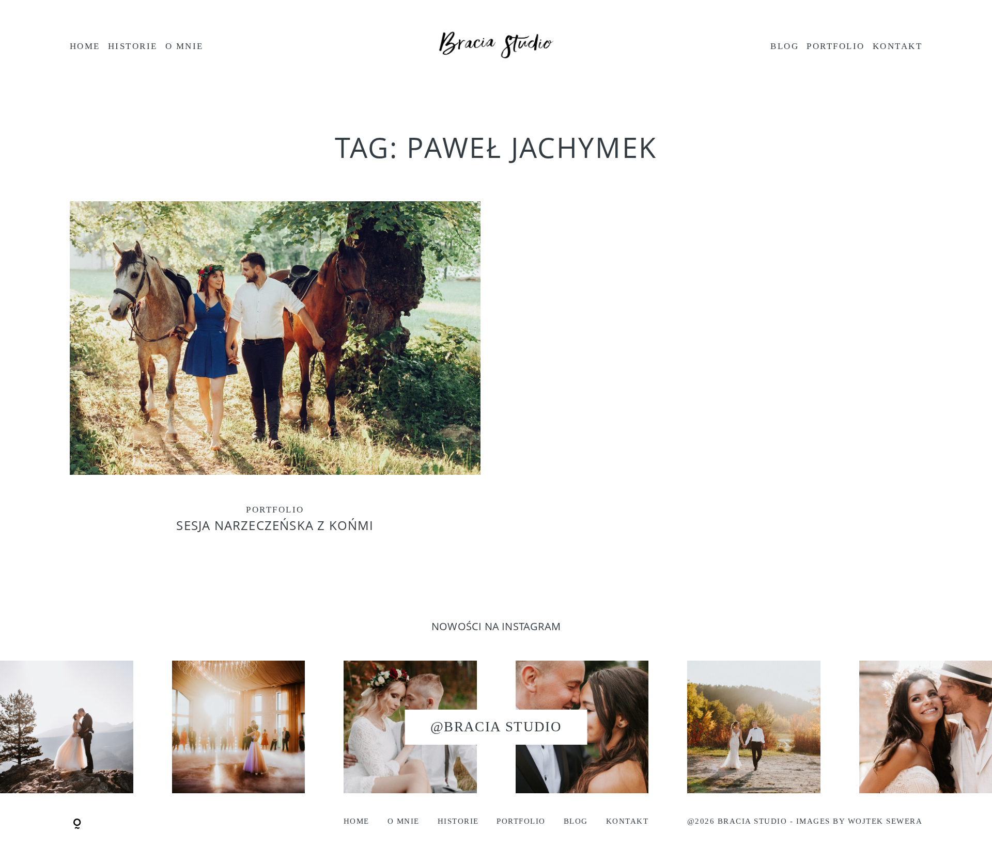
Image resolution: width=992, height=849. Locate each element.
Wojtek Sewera (885, 821)
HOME (85, 46)
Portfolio (275, 510)
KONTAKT (897, 46)
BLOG (784, 46)
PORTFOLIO (835, 46)
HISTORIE (133, 46)
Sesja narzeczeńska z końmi (275, 377)
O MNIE (184, 46)
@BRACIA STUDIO (496, 726)
